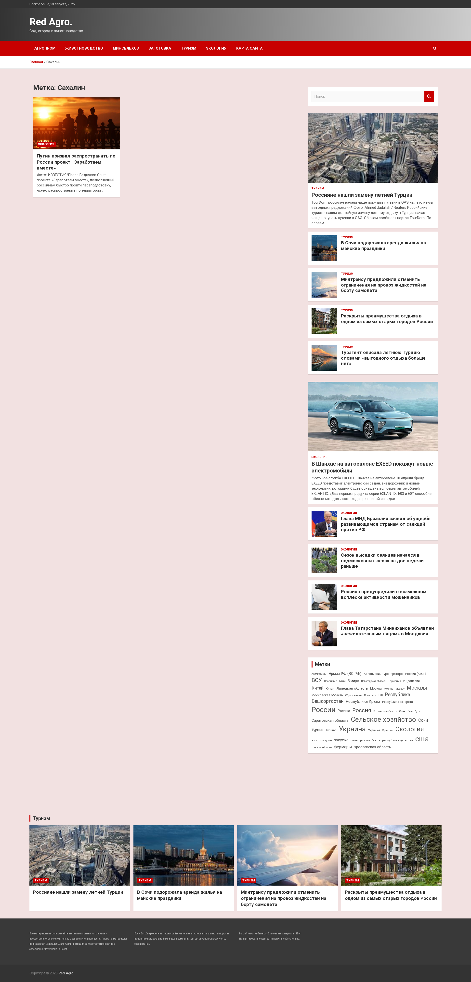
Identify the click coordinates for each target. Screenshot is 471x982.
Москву (400, 688)
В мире (353, 681)
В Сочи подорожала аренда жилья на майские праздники (383, 245)
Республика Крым (363, 701)
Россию (344, 711)
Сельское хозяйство (383, 719)
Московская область (327, 695)
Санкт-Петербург (409, 711)
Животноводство (84, 48)
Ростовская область (385, 711)
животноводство (322, 740)
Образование (353, 695)
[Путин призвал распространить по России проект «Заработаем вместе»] (76, 123)
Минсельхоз (126, 48)
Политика (370, 695)
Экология (216, 48)
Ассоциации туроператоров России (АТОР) (395, 674)
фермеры (343, 747)
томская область (322, 747)
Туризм (188, 48)
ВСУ (317, 680)
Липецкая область (352, 688)
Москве (388, 688)
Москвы (417, 688)
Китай (318, 688)
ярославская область (372, 747)
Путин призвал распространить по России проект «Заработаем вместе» (76, 162)
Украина (352, 729)
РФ (381, 695)
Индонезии (411, 681)
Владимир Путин (335, 681)
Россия (361, 710)
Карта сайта (249, 48)
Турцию (331, 730)
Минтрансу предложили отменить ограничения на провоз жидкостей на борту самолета (383, 284)
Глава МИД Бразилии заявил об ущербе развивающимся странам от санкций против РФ (386, 524)
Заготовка (160, 48)
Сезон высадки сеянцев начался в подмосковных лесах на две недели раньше (382, 560)
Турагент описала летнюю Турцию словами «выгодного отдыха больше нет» (383, 358)
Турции (317, 730)
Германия (395, 681)
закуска (341, 740)
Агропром (44, 48)
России (324, 710)
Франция (387, 730)
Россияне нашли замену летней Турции (362, 195)
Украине (374, 730)
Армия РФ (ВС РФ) (345, 673)
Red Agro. (50, 22)
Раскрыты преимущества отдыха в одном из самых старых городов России (387, 318)
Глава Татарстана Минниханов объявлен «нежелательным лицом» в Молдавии (387, 631)
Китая (330, 688)
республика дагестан (397, 740)
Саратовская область (330, 720)
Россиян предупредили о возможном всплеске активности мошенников (383, 594)
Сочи (423, 720)
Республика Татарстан (398, 702)
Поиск (429, 96)
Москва (376, 688)
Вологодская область (373, 681)
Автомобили (319, 674)
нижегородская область (365, 740)
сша (422, 739)
